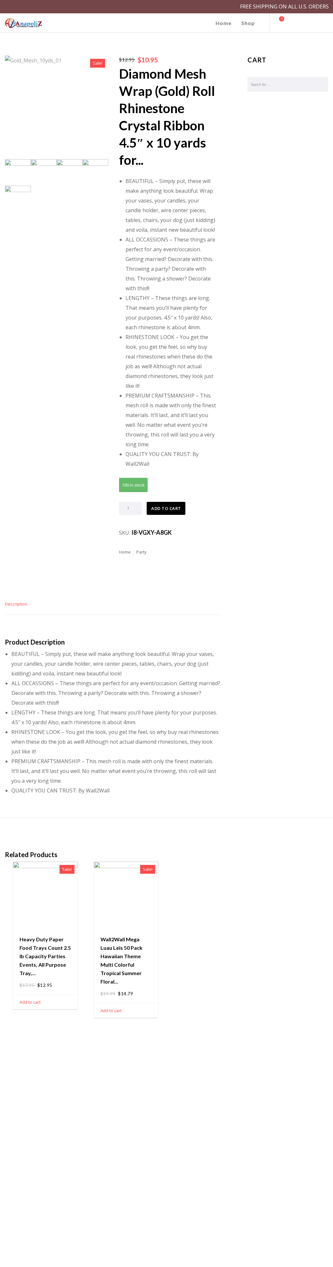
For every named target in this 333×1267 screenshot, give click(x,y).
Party (141, 552)
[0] (278, 23)
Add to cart (166, 508)
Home (125, 552)
